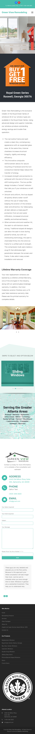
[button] (32, 12)
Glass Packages (6, 621)
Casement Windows (7, 648)
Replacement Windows (8, 640)
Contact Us (5, 630)
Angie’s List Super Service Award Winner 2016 (14, 627)
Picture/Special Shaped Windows (11, 657)
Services (4, 618)
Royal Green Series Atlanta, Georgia (12, 643)
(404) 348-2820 (15, 494)
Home (3, 612)
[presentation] (16, 332)
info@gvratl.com (8, 722)
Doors (3, 660)
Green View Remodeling (14, 12)
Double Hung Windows (8, 651)
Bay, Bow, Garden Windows (9, 646)
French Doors (5, 663)
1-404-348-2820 (9, 719)
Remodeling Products (8, 615)
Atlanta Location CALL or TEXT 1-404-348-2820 (19, 5)
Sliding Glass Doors (7, 654)
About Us (4, 624)
